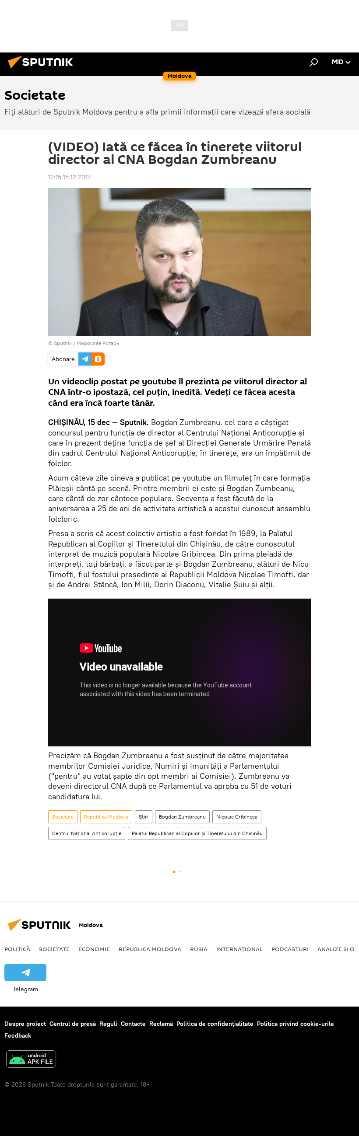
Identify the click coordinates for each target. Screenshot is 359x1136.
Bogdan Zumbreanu (182, 816)
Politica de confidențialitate (214, 1024)
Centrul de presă (72, 1024)
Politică (17, 949)
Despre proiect (25, 1024)
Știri (143, 816)
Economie (94, 949)
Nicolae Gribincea (236, 816)
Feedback (17, 1035)
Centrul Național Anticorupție (86, 833)
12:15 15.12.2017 (69, 177)
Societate (63, 816)
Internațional (239, 949)
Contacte (133, 1024)
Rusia (199, 949)
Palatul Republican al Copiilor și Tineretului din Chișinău (197, 833)
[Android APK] (31, 1060)
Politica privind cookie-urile (295, 1024)
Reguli (108, 1024)
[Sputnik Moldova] (42, 69)
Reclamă (161, 1024)
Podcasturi (290, 949)
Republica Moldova (106, 816)
